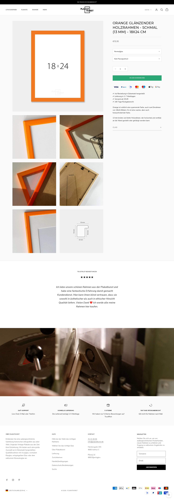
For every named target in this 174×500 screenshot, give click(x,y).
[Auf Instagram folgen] (13, 480)
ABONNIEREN (151, 467)
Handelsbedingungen (60, 461)
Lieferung (55, 453)
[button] (137, 127)
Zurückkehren (57, 457)
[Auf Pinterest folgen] (19, 480)
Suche (54, 469)
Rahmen (35, 9)
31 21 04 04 (92, 439)
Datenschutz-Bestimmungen (62, 465)
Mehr (45, 9)
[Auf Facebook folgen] (7, 480)
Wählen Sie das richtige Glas (63, 446)
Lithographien (11, 9)
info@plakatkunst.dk (95, 442)
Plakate (24, 9)
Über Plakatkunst (58, 450)
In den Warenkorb (137, 78)
